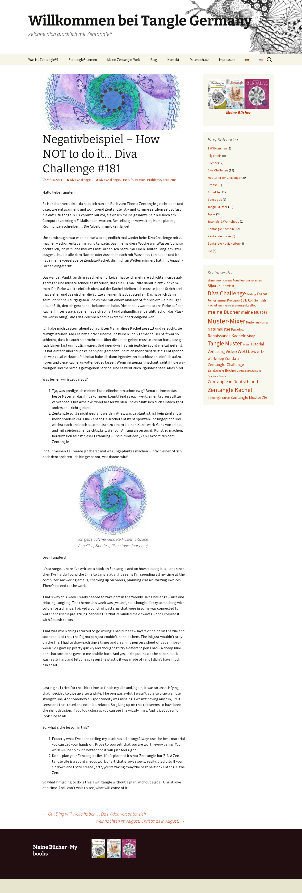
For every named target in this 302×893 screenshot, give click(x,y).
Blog (153, 59)
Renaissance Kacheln (227, 335)
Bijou (212, 285)
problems (169, 180)
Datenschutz (199, 59)
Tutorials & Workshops (223, 221)
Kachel (212, 305)
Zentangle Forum (217, 376)
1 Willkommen (217, 148)
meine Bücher (224, 312)
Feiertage (221, 300)
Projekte (214, 192)
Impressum (227, 59)
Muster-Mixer (226, 321)
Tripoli (246, 344)
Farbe (262, 294)
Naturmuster (219, 329)
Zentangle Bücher (222, 370)
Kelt (220, 305)
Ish (264, 300)
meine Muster (254, 312)
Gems (258, 300)
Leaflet (251, 305)
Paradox (237, 329)
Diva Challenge (80, 180)
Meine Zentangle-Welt (123, 59)
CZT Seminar (225, 286)
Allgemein (215, 155)
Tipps (211, 214)
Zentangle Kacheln (221, 229)
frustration (138, 180)
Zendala (232, 358)
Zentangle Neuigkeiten (224, 243)
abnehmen (215, 280)
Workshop (216, 358)
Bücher (213, 163)
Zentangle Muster (246, 397)
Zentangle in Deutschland (233, 381)
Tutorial (257, 344)
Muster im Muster (257, 322)
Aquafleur (239, 280)
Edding (251, 294)
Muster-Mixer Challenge (224, 177)
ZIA (210, 251)
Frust (125, 180)
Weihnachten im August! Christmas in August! (140, 821)
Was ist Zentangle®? (43, 59)
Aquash (250, 280)
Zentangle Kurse (219, 236)
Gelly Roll (246, 300)
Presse (213, 185)
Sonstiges (215, 199)
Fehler (212, 300)
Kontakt (173, 59)
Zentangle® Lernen (82, 59)
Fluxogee (233, 300)
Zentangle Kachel (230, 390)
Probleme (154, 180)
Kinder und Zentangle (234, 305)
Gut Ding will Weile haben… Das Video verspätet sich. (94, 814)
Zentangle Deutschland (249, 370)
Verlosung (216, 351)
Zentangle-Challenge (226, 364)
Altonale (227, 280)
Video (231, 351)
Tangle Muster (217, 207)
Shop (251, 336)
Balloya (259, 280)
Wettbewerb (251, 351)
